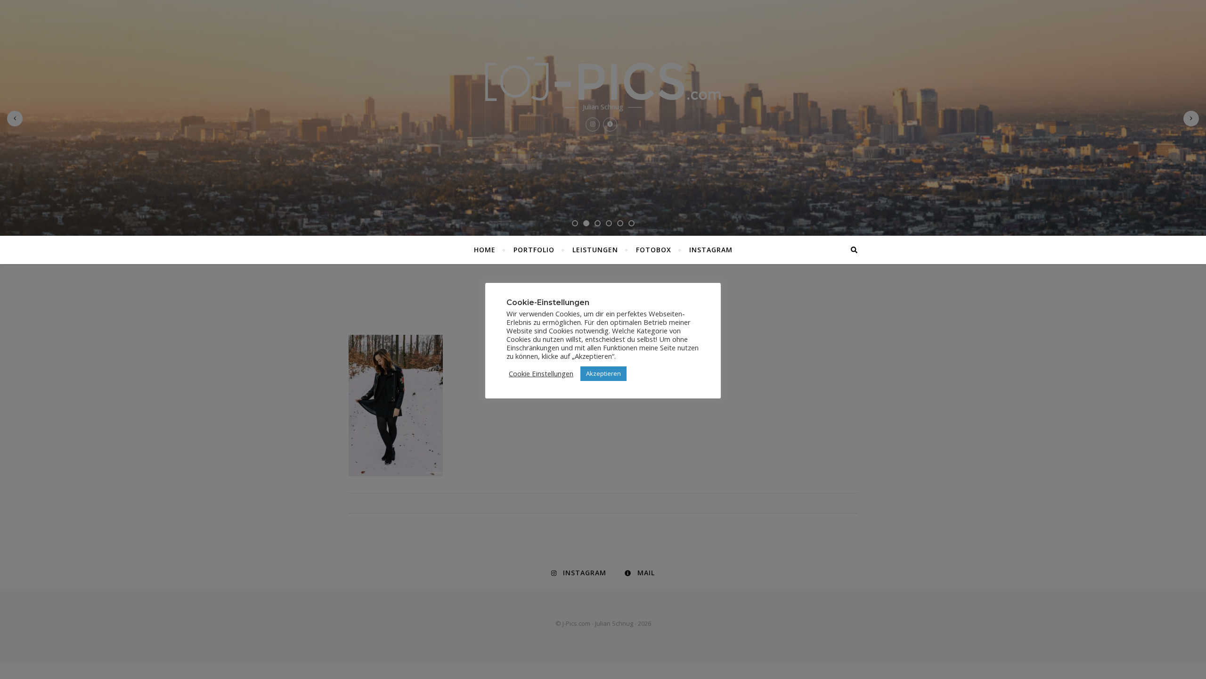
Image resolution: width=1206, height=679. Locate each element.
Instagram (711, 249)
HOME (485, 249)
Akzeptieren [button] (603, 373)
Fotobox (653, 249)
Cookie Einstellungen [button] (541, 373)
